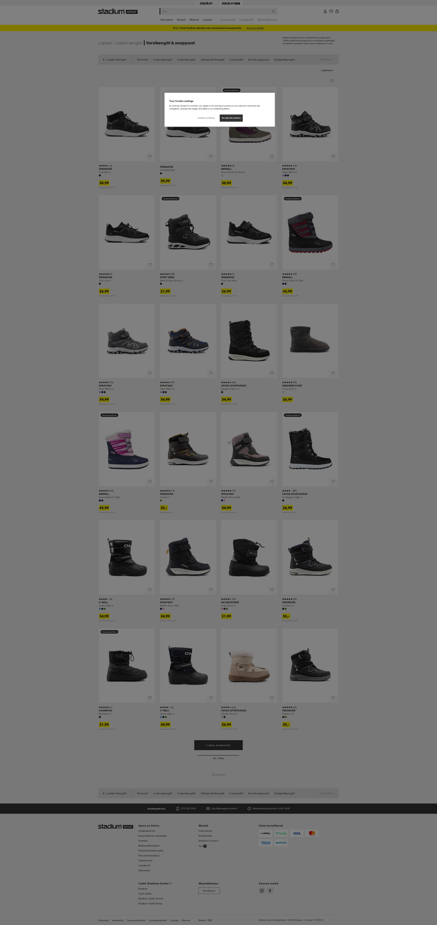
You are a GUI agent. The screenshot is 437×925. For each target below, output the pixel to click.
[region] (219, 109)
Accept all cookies (231, 118)
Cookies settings (206, 118)
